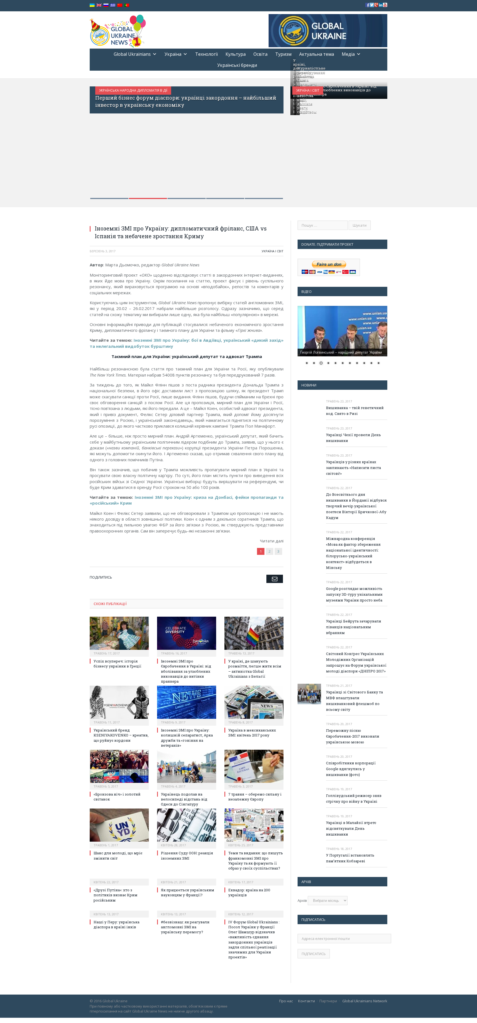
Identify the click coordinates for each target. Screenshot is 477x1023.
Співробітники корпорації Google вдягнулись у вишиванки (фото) (351, 768)
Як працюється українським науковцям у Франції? (187, 892)
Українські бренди (237, 65)
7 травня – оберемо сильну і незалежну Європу (255, 797)
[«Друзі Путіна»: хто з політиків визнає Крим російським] (119, 878)
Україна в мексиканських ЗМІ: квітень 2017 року (252, 733)
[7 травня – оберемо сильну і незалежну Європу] (253, 769)
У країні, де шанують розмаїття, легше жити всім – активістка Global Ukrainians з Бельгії (254, 669)
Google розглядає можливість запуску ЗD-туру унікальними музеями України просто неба (354, 594)
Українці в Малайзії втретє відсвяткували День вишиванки (351, 828)
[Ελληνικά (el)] (112, 5)
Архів (302, 900)
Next (273, 139)
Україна (173, 54)
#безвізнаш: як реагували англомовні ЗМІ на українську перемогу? (185, 926)
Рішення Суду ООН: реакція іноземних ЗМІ (187, 855)
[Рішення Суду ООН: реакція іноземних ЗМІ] (186, 828)
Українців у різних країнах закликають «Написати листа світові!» (353, 467)
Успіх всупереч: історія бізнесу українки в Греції (117, 664)
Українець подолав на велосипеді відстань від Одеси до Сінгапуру (184, 799)
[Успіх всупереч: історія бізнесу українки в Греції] (119, 636)
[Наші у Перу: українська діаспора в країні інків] (119, 910)
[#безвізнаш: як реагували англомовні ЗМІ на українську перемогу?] (186, 910)
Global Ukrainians (132, 54)
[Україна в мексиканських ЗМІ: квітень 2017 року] (253, 705)
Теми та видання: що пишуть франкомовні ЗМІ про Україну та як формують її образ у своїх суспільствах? (255, 860)
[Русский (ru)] (106, 5)
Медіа (348, 54)
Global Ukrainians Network (364, 1000)
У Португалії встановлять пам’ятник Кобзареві (350, 858)
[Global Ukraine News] (118, 30)
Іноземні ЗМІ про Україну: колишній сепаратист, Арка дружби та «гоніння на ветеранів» (187, 738)
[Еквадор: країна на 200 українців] (253, 878)
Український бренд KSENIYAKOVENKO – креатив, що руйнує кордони (121, 735)
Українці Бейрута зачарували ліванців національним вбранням (353, 627)
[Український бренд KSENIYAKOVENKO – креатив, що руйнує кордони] (119, 705)
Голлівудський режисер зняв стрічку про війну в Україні (353, 798)
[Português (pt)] (126, 5)
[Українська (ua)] (92, 5)
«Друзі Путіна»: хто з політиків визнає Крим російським (115, 894)
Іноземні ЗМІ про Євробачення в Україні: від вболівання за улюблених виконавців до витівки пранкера (335, 90)
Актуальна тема (316, 54)
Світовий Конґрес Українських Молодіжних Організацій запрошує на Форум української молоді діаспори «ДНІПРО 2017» (356, 662)
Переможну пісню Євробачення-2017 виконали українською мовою (352, 736)
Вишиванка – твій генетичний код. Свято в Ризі (355, 410)
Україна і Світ (307, 90)
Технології (206, 54)
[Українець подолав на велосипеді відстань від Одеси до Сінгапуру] (186, 769)
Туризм (283, 54)
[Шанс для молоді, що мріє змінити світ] (119, 828)
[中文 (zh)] (119, 5)
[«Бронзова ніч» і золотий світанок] (119, 769)
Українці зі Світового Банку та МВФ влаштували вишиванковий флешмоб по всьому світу (354, 701)
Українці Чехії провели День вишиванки (353, 437)
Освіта (260, 54)
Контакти (306, 1000)
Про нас (286, 1000)
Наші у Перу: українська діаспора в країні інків (116, 924)
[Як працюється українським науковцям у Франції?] (186, 878)
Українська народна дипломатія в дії (133, 90)
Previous (100, 139)
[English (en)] (99, 5)
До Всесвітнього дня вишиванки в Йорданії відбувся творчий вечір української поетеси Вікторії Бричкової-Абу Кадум (356, 506)
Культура (236, 54)
